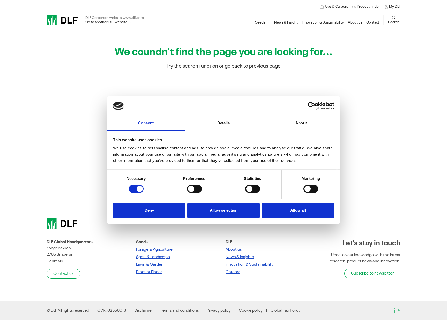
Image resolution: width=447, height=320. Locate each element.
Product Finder (149, 272)
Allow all (298, 210)
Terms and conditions (180, 311)
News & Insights (240, 257)
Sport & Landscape (153, 257)
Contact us (63, 274)
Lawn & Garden (149, 265)
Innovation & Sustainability (249, 265)
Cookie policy (251, 311)
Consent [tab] (146, 123)
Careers (233, 272)
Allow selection (223, 210)
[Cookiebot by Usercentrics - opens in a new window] (311, 106)
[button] (323, 22)
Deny (149, 210)
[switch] (194, 189)
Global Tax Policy (285, 311)
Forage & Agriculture (154, 250)
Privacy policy (219, 311)
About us (234, 250)
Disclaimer (143, 311)
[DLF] (62, 20)
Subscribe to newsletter (372, 273)
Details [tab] (223, 123)
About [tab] (301, 123)
